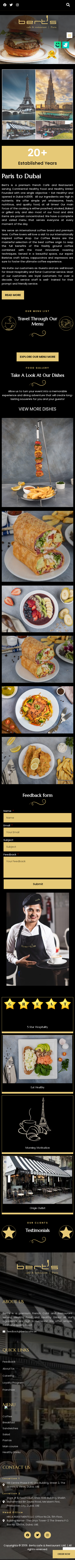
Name (7, 811)
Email (7, 825)
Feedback (10, 854)
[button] (68, 4)
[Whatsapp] (7, 1408)
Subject (8, 840)
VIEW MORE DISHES (37, 409)
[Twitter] (11, 5)
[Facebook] (5, 5)
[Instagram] (17, 5)
